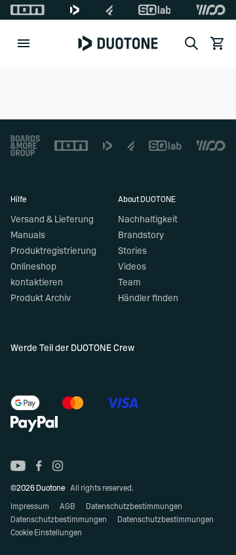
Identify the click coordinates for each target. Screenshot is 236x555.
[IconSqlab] (154, 10)
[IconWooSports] (211, 10)
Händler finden (148, 298)
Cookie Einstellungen (46, 533)
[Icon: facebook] (39, 466)
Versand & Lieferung (52, 219)
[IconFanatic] (109, 10)
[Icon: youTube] (18, 466)
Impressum (29, 506)
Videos (132, 267)
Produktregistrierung (53, 251)
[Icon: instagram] (57, 466)
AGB (67, 506)
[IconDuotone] (74, 10)
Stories (132, 251)
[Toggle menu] (23, 43)
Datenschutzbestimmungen (134, 506)
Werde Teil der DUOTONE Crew (72, 348)
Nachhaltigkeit (148, 219)
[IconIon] (27, 10)
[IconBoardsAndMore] (25, 145)
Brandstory (141, 235)
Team (129, 282)
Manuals (27, 235)
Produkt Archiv (40, 298)
